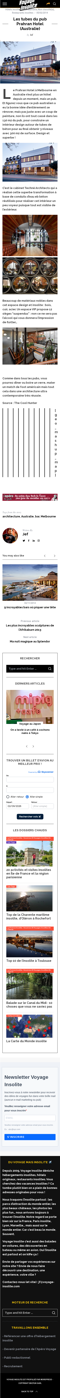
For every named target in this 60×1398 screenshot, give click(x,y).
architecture (11, 516)
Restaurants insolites (22, 13)
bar (37, 516)
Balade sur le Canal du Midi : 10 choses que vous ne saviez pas (29, 1004)
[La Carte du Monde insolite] (29, 1036)
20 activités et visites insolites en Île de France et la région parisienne (28, 873)
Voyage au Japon (30, 723)
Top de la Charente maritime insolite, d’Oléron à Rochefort (28, 916)
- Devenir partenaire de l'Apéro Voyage (29, 1349)
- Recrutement (12, 1366)
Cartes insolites (14, 1016)
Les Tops (11, 842)
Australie (27, 516)
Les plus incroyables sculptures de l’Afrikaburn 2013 (30, 625)
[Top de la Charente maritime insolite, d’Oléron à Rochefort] (29, 910)
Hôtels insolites (13, 9)
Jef (31, 34)
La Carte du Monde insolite (26, 1041)
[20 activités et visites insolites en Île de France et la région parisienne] (29, 865)
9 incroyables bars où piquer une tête (30, 607)
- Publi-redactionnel (16, 1357)
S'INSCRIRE (16, 1137)
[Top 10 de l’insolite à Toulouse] (29, 956)
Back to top (27, 1391)
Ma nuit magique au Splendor (30, 639)
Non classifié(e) (46, 9)
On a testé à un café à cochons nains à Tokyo (30, 731)
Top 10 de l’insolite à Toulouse (28, 961)
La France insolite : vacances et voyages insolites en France (29, 838)
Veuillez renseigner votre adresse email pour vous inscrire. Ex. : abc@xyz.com (28, 1127)
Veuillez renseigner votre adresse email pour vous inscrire (27, 1108)
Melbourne (48, 516)
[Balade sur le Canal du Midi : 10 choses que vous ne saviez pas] (29, 998)
